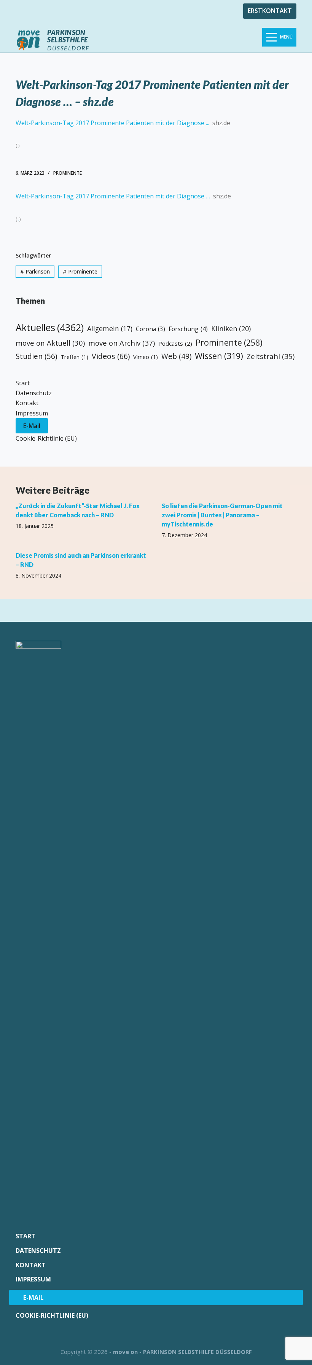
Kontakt (27, 403)
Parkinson (35, 271)
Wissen (219, 355)
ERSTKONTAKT (270, 10)
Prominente (67, 173)
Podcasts (175, 343)
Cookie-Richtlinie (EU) (46, 438)
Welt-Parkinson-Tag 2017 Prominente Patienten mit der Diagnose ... (112, 123)
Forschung (188, 329)
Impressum (32, 413)
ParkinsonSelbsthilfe (67, 35)
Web (176, 356)
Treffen (74, 357)
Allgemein (109, 328)
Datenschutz (34, 393)
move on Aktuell (50, 343)
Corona (150, 329)
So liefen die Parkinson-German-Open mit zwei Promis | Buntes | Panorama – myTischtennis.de (222, 515)
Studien (36, 356)
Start (23, 383)
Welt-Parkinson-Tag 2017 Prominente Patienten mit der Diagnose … (113, 196)
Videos (111, 356)
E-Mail (31, 426)
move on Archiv (121, 343)
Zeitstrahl (270, 356)
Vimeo (145, 357)
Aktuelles (50, 327)
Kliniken (231, 328)
